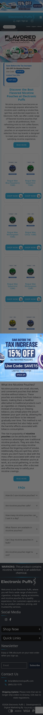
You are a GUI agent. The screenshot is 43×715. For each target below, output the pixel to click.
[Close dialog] (41, 336)
